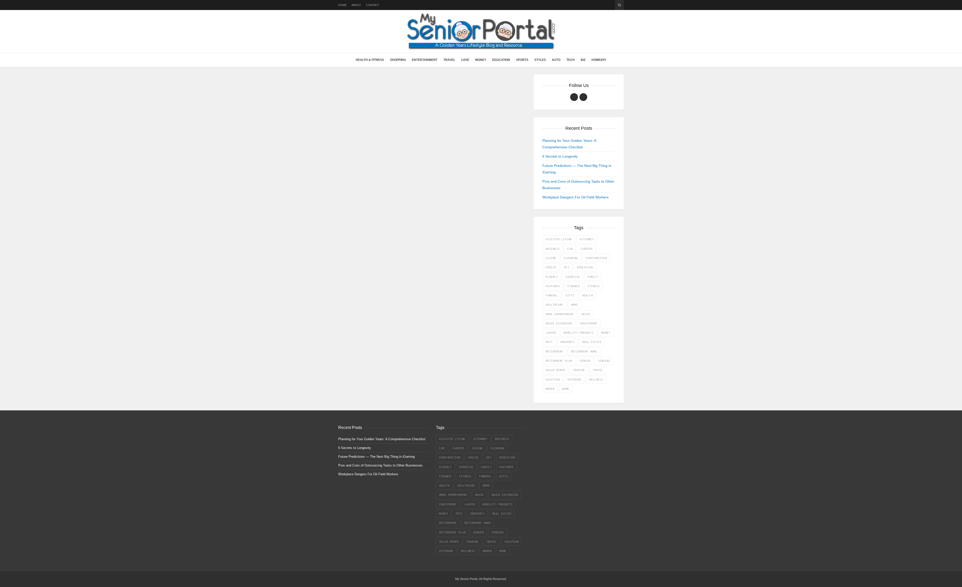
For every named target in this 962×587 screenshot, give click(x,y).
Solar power (555, 370)
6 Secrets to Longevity (560, 156)
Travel (449, 60)
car (570, 248)
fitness (593, 286)
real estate (592, 341)
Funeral (552, 295)
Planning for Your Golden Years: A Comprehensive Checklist (381, 439)
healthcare (554, 304)
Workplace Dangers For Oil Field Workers (575, 197)
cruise (551, 267)
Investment (588, 323)
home (574, 304)
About (356, 5)
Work (565, 388)
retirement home (584, 351)
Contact (372, 5)
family (592, 276)
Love (465, 60)
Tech (570, 60)
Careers (586, 248)
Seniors (604, 360)
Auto (556, 60)
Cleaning (571, 258)
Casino (551, 258)
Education (501, 60)
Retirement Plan (559, 360)
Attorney (587, 239)
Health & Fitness (370, 60)
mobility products (579, 332)
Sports (522, 60)
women (550, 388)
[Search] (619, 5)
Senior (585, 360)
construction (596, 258)
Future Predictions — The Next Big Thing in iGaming (376, 456)
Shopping (398, 60)
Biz (583, 60)
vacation (553, 379)
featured (553, 286)
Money (480, 60)
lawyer (551, 332)
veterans (574, 379)
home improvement (560, 314)
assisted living (559, 239)
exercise (573, 276)
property (567, 341)
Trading (579, 370)
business (553, 248)
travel (598, 370)
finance (573, 286)
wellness (596, 379)
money (606, 332)
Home (342, 5)
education (585, 267)
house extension (559, 323)
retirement (554, 351)
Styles (540, 60)
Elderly (552, 276)
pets (549, 341)
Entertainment (424, 60)
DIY (566, 267)
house (585, 314)
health (587, 295)
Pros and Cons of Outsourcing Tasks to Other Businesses (380, 465)
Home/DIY (598, 60)
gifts (570, 295)
